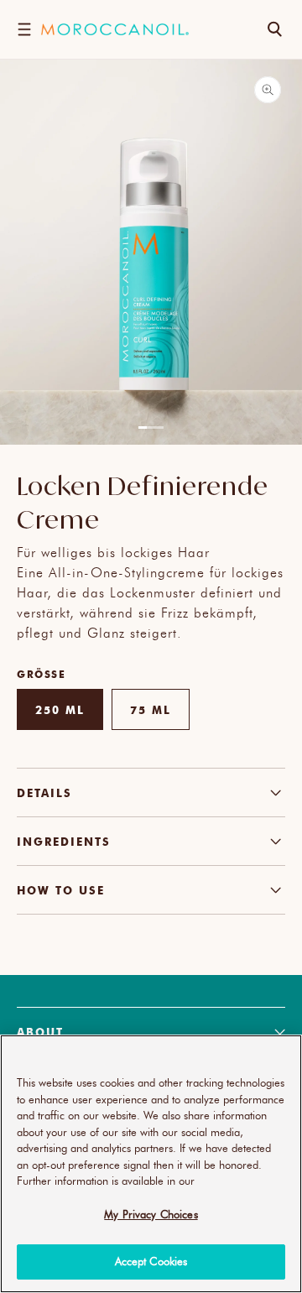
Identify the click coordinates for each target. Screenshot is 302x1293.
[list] (151, 261)
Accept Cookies (151, 1261)
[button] (24, 29)
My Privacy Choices (150, 1214)
